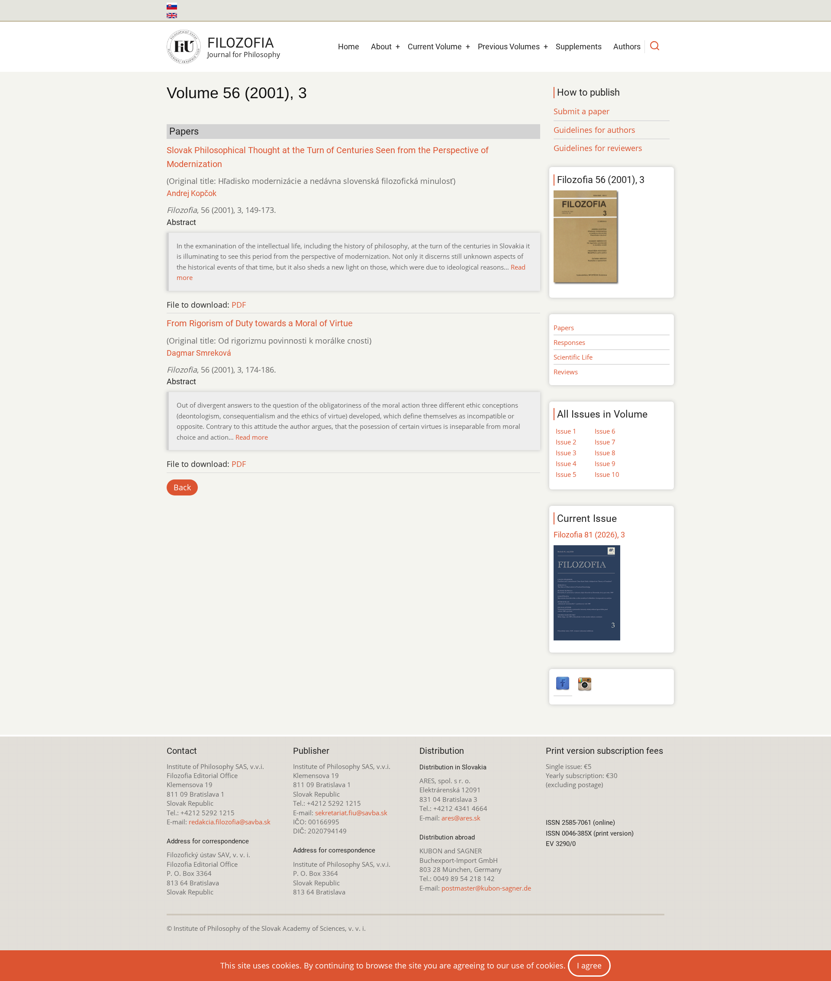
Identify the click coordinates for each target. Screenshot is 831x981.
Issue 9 (605, 463)
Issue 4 (566, 463)
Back (182, 487)
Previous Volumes (509, 46)
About (381, 46)
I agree (589, 965)
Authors (627, 46)
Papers (564, 327)
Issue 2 (566, 441)
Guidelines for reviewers (598, 148)
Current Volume (435, 46)
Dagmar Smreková (199, 352)
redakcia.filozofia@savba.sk (230, 821)
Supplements (579, 46)
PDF (239, 304)
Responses (569, 342)
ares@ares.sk (460, 818)
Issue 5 (566, 474)
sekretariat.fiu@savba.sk (351, 812)
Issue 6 (605, 431)
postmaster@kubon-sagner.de (486, 888)
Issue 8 (605, 452)
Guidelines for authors (594, 130)
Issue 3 (566, 452)
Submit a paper (581, 111)
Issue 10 (607, 474)
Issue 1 (566, 431)
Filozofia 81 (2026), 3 (589, 534)
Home (348, 46)
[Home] (184, 46)
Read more (251, 437)
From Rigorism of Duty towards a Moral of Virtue (260, 323)
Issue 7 (605, 441)
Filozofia (240, 43)
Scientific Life (573, 357)
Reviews (566, 371)
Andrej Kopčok (191, 193)
